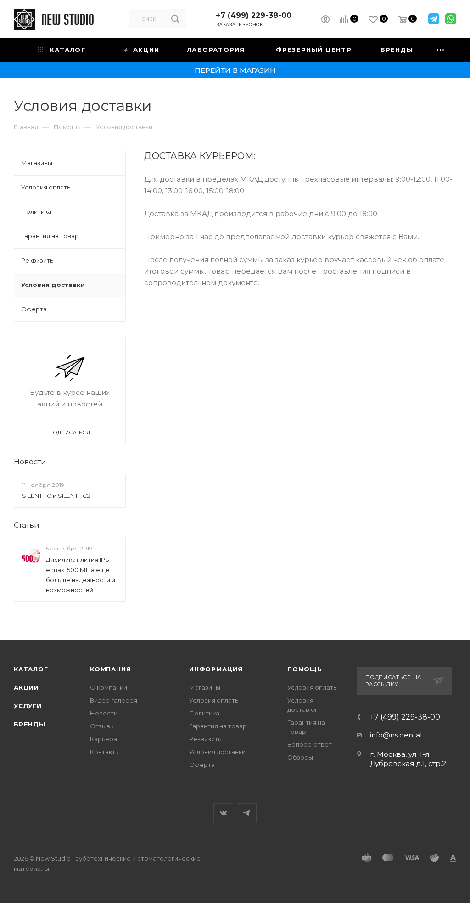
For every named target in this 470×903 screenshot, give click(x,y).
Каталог (31, 669)
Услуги (28, 705)
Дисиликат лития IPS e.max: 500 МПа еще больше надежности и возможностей (80, 575)
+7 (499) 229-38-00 (253, 15)
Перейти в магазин (235, 70)
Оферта (202, 764)
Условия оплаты (214, 700)
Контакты (105, 751)
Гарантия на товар (218, 726)
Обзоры (300, 757)
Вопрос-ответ (309, 744)
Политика (204, 713)
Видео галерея (113, 700)
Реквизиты (206, 739)
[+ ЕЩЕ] (440, 50)
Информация (216, 669)
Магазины (204, 687)
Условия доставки (217, 751)
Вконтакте (223, 813)
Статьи (26, 525)
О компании (108, 687)
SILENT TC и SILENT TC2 (56, 495)
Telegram (247, 813)
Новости (30, 461)
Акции (26, 687)
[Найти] (175, 18)
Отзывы (102, 726)
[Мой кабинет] (325, 20)
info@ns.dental (396, 735)
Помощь (304, 669)
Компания (110, 669)
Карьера (103, 739)
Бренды (29, 724)
